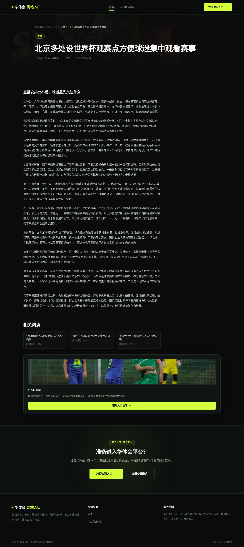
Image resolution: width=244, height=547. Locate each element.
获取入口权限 (119, 405)
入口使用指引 (128, 7)
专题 (55, 27)
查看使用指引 (140, 473)
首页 (111, 7)
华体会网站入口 (42, 27)
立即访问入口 (215, 7)
